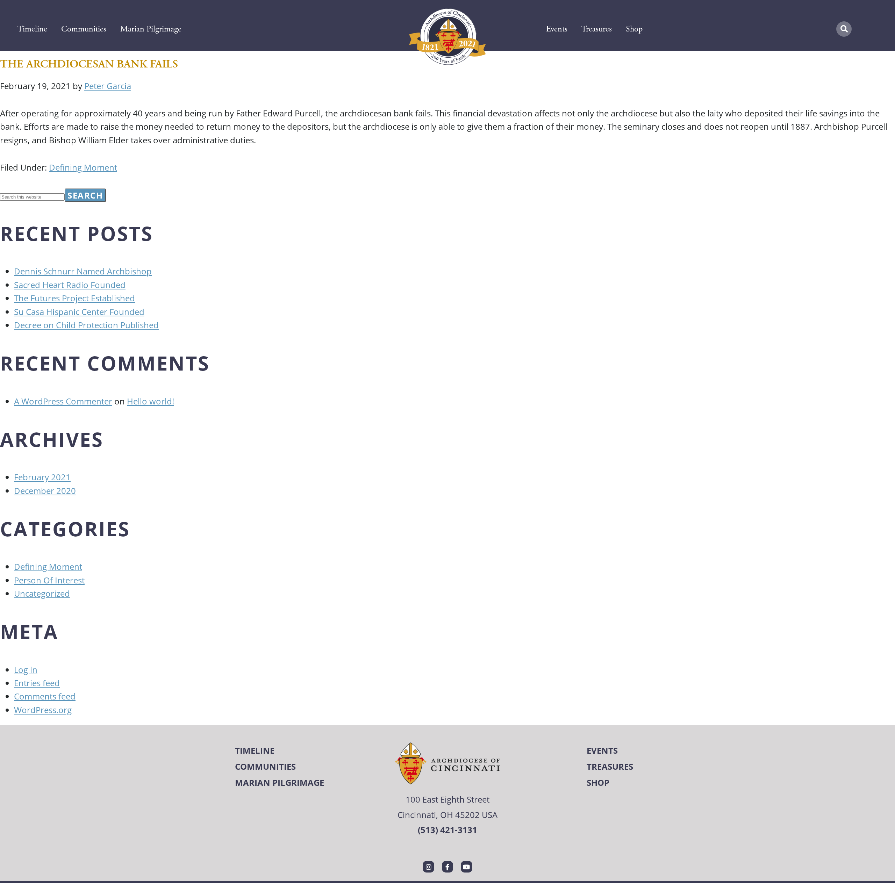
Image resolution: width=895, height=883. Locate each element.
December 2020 (45, 490)
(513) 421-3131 (447, 829)
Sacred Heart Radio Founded (70, 284)
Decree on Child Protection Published (86, 325)
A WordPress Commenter (63, 401)
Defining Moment (83, 167)
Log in (25, 669)
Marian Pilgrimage (150, 29)
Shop (634, 29)
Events (556, 29)
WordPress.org (43, 710)
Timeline (32, 29)
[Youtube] (466, 866)
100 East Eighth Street (447, 799)
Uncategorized (42, 593)
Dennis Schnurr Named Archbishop (83, 271)
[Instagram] (428, 866)
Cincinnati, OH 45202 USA (447, 814)
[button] (844, 29)
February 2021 (42, 477)
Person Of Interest (49, 580)
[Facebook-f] (447, 866)
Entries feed (37, 683)
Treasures (596, 29)
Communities (83, 29)
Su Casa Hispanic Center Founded (79, 311)
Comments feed (45, 696)
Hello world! (150, 401)
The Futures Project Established (74, 298)
